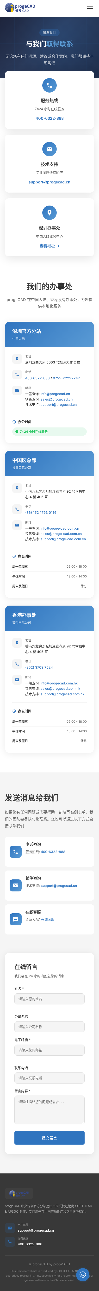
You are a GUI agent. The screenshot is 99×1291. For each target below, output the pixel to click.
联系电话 (21, 1068)
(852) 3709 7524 (39, 667)
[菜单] (90, 8)
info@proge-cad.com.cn (60, 528)
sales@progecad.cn (57, 399)
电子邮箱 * (22, 1040)
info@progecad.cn (55, 394)
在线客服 (48, 919)
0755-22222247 (66, 378)
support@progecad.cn (49, 182)
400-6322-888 (50, 118)
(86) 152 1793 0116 (40, 512)
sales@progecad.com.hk (60, 688)
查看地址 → (50, 245)
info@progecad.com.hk (59, 683)
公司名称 (21, 1017)
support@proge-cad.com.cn (63, 539)
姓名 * (19, 988)
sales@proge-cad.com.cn (61, 534)
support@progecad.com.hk (62, 694)
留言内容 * (22, 1091)
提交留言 (49, 1138)
